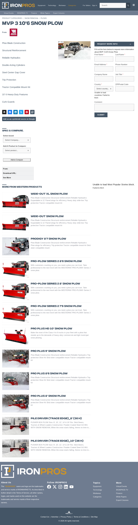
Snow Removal (31, 18)
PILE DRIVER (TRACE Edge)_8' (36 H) (56, 418)
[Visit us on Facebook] (49, 487)
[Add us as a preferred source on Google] (32, 112)
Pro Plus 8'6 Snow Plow (49, 373)
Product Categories (12, 18)
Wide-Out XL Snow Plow (49, 194)
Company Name (100, 74)
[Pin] (27, 112)
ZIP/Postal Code (121, 84)
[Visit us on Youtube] (71, 487)
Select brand (8, 136)
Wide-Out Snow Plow (47, 216)
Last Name (120, 54)
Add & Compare (17, 160)
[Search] (128, 5)
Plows (44, 18)
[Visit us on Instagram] (60, 487)
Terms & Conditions (81, 517)
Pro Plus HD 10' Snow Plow (51, 328)
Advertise (54, 517)
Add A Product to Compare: (14, 146)
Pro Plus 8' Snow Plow (48, 396)
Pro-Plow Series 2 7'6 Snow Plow (56, 306)
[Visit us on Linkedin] (66, 487)
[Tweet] (21, 112)
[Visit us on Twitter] (55, 487)
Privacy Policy (66, 517)
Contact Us (45, 517)
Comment (98, 102)
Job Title (119, 74)
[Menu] (134, 5)
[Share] (10, 112)
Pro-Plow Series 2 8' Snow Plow (55, 284)
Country (98, 84)
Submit (101, 115)
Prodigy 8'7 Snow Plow (48, 239)
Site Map (94, 517)
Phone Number (121, 64)
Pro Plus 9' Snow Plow (48, 351)
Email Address (100, 64)
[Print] (4, 112)
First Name (99, 54)
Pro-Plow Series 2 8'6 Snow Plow (56, 261)
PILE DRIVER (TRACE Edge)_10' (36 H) (57, 441)
